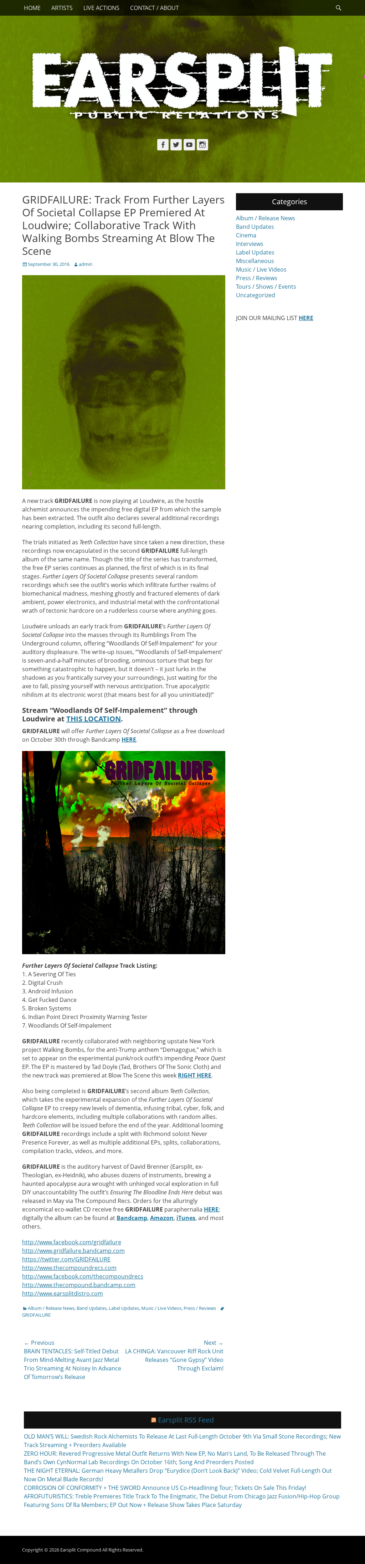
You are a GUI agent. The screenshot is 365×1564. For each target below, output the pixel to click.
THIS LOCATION (93, 719)
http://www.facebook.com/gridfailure (71, 1242)
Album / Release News (51, 1308)
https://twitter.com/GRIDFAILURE (66, 1259)
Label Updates (124, 1308)
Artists (62, 8)
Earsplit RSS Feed (186, 1420)
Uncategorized (255, 295)
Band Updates (92, 1308)
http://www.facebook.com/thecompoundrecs (82, 1276)
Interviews (249, 244)
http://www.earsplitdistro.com (62, 1293)
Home (32, 8)
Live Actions (101, 8)
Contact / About (154, 8)
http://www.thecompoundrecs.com (69, 1268)
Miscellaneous (255, 261)
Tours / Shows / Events (266, 286)
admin (85, 264)
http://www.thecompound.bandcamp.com (78, 1285)
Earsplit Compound (80, 1550)
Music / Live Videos (161, 1308)
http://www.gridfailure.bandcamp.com (73, 1251)
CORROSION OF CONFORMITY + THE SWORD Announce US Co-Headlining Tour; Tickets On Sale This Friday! (165, 1488)
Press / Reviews (200, 1308)
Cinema (246, 235)
